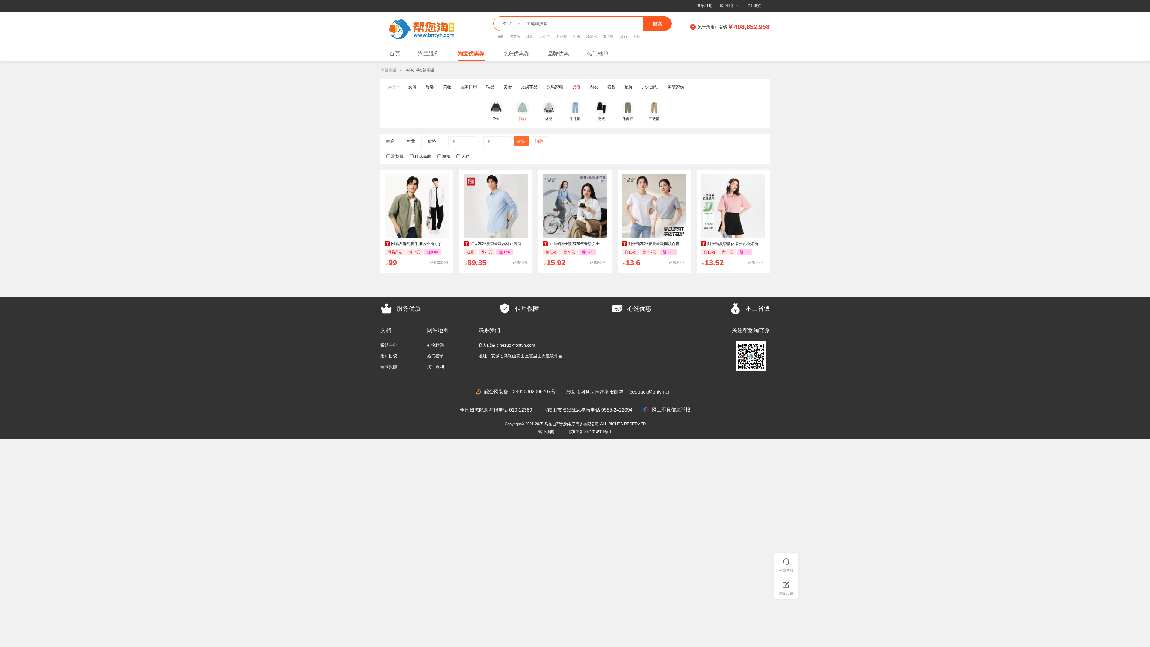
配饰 (628, 86)
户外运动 (650, 86)
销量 (411, 141)
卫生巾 (544, 36)
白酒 (623, 36)
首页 (394, 54)
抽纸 (499, 36)
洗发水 (591, 36)
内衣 (594, 86)
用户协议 (388, 355)
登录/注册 (704, 6)
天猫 (465, 156)
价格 (432, 141)
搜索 (657, 23)
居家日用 (468, 86)
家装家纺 (676, 86)
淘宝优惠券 (471, 54)
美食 (507, 86)
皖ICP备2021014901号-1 (590, 432)
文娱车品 (529, 86)
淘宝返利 (429, 54)
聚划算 (397, 156)
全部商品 (388, 70)
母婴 (430, 86)
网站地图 (438, 330)
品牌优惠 (558, 54)
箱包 (611, 86)
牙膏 (529, 36)
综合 (390, 141)
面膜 (636, 36)
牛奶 (576, 36)
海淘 (446, 156)
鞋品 (490, 86)
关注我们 (754, 6)
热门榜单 (598, 54)
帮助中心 (388, 345)
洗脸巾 (608, 36)
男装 (576, 86)
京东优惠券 (516, 54)
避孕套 (561, 36)
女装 (412, 86)
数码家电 (555, 86)
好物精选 (435, 345)
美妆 (447, 86)
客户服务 (727, 6)
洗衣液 (514, 36)
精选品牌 (422, 156)
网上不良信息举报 (671, 409)
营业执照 (388, 366)
